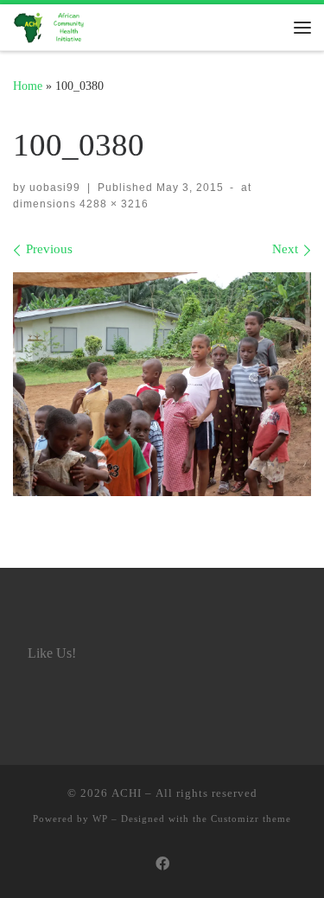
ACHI (126, 793)
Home (27, 85)
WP (100, 818)
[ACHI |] (52, 25)
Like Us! (52, 653)
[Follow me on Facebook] (162, 865)
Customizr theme (251, 818)
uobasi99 (54, 188)
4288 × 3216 (112, 204)
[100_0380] (162, 384)
